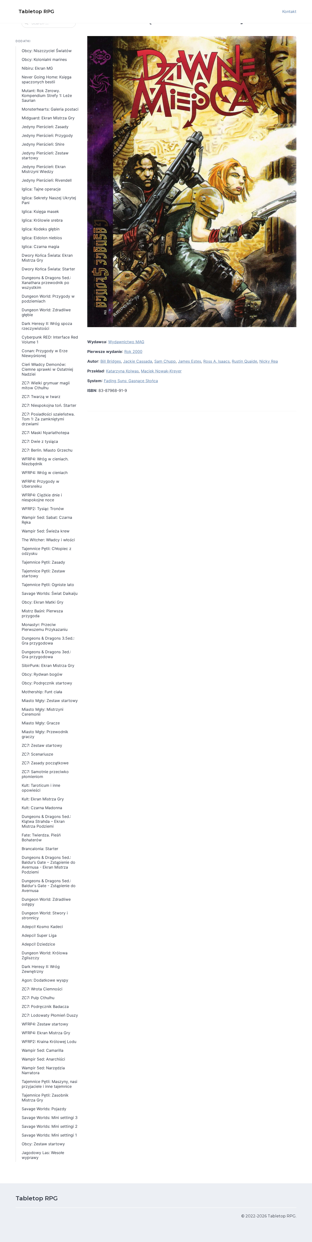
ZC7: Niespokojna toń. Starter (49, 405)
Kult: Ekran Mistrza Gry (43, 798)
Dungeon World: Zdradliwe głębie (46, 312)
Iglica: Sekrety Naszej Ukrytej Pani (49, 200)
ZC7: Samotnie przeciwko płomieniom (45, 774)
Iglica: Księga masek (40, 211)
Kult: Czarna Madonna (42, 807)
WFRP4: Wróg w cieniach (45, 472)
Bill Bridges (110, 361)
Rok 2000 (133, 351)
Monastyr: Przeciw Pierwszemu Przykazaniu (45, 627)
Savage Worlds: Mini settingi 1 (49, 1135)
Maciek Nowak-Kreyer (161, 371)
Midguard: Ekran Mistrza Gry (48, 117)
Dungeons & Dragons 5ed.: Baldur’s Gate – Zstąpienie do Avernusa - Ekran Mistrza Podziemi (48, 864)
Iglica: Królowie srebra (42, 220)
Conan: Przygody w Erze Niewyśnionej (45, 353)
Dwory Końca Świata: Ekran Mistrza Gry (47, 258)
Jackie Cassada (137, 361)
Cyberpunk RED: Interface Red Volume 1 (50, 339)
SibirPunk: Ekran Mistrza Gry (48, 665)
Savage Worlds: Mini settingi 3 (50, 1117)
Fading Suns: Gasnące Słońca (131, 380)
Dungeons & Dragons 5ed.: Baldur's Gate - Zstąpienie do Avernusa (49, 885)
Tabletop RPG (37, 1198)
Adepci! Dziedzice (38, 944)
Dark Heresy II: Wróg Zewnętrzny (41, 969)
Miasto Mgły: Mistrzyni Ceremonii (42, 712)
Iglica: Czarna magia (40, 246)
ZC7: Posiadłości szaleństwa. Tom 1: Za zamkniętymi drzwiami (48, 419)
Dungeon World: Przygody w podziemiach (48, 298)
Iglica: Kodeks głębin (40, 229)
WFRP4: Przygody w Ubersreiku (40, 484)
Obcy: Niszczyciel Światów (47, 50)
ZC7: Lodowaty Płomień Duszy (50, 1015)
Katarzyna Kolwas (122, 371)
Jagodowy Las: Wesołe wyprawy (43, 1155)
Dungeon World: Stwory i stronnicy (45, 915)
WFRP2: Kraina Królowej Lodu (49, 1041)
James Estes (189, 361)
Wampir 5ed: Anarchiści (43, 1059)
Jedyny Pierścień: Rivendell (47, 180)
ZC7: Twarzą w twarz (41, 396)
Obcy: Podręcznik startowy (47, 683)
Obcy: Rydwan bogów (42, 674)
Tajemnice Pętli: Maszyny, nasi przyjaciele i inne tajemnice (49, 1084)
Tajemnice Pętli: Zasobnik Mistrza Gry (45, 1097)
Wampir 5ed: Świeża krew (45, 531)
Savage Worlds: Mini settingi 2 (50, 1126)
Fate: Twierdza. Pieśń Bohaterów (41, 837)
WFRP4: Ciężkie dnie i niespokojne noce (42, 497)
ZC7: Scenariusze (37, 754)
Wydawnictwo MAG (126, 341)
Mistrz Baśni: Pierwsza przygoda (42, 613)
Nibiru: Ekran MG (37, 68)
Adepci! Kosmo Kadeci (42, 926)
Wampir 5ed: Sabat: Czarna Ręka (47, 520)
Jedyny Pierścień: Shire (43, 144)
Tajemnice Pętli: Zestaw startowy (43, 573)
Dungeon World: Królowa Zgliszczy (45, 955)
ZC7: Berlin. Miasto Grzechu (47, 450)
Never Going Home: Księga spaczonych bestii (46, 79)
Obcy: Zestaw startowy (43, 1143)
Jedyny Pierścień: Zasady (45, 126)
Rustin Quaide (244, 361)
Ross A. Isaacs (216, 361)
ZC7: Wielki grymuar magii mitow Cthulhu (46, 385)
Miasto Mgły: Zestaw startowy (50, 700)
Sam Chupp (165, 361)
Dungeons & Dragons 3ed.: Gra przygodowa (46, 654)
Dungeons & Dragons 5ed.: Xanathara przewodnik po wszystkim (46, 282)
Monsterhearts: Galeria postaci (50, 109)
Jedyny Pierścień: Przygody (47, 135)
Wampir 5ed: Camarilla (42, 1050)
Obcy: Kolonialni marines (44, 59)
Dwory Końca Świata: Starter (48, 268)
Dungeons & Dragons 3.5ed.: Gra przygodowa (48, 640)
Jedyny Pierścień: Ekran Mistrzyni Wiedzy (44, 169)
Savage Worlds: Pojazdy (44, 1108)
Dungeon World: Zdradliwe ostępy (46, 902)
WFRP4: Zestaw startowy (45, 1024)
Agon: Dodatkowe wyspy (45, 980)
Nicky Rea (268, 361)
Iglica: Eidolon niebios (42, 237)
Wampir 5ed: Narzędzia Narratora (43, 1070)
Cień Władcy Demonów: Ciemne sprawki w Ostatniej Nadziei (47, 369)
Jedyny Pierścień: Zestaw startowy (45, 155)
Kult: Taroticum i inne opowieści (41, 788)
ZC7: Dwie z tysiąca (40, 441)
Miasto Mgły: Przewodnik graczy (45, 734)
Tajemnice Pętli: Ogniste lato (48, 584)
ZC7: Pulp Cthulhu (38, 997)
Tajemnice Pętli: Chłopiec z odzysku (46, 551)
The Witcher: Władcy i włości (48, 539)
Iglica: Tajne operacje (41, 189)
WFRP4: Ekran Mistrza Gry (46, 1032)
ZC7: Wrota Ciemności (42, 988)
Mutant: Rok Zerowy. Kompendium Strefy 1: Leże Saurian (47, 95)
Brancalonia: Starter (40, 848)
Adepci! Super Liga (39, 935)
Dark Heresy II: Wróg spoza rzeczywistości (47, 326)
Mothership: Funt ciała (42, 691)
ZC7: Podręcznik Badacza (45, 1006)
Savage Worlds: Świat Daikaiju (50, 593)
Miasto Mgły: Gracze (41, 723)
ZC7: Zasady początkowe (45, 762)
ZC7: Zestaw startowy (42, 745)
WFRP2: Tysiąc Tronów (43, 508)
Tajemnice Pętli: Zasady (43, 562)
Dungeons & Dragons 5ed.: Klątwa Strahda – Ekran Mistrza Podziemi (46, 821)
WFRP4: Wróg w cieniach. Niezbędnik (45, 461)
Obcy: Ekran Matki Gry (42, 602)
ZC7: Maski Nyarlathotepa (45, 432)
